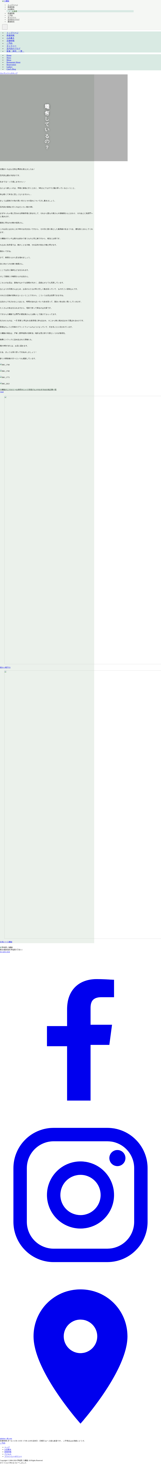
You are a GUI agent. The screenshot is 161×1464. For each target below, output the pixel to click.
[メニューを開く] (4, 27)
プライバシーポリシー (13, 1456)
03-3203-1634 (5, 952)
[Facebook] (80, 1113)
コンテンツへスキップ (9, 73)
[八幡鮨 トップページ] (5, 1)
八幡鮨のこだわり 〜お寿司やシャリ (14, 390)
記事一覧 (53, 390)
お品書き (7, 1449)
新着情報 (7, 1452)
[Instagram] (80, 1275)
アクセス (7, 1454)
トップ (7, 1447)
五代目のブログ (14, 19)
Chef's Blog (11, 69)
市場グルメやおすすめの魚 (39, 390)
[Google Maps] (80, 1436)
